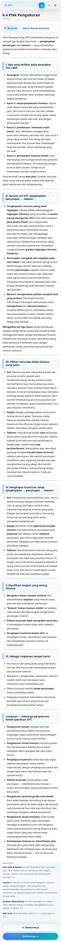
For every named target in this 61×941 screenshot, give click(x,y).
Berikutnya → (30, 936)
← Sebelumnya (30, 927)
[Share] (48, 5)
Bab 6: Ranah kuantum (36, 28)
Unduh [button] (42, 5)
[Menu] (55, 5)
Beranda (12, 28)
